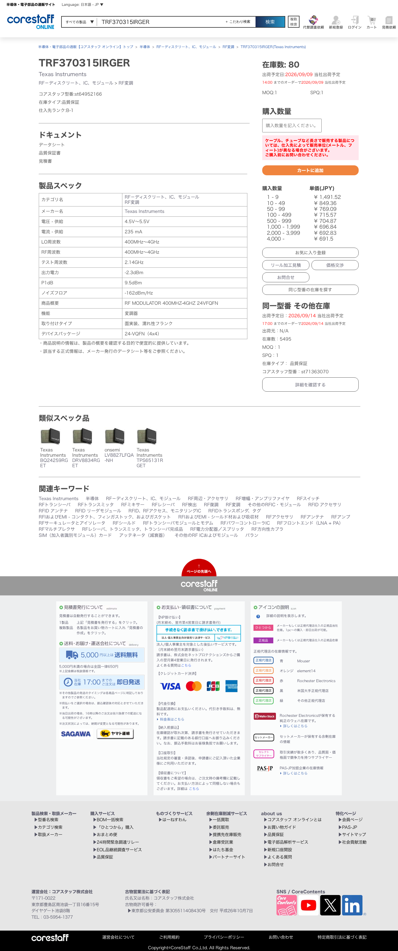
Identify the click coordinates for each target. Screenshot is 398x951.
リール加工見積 (286, 265)
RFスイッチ (308, 498)
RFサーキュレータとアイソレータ (72, 523)
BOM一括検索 (110, 819)
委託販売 (221, 827)
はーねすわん (174, 819)
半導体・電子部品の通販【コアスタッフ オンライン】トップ (85, 46)
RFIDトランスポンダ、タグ (234, 511)
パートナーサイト (229, 857)
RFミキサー (133, 504)
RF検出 (189, 504)
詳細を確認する (310, 385)
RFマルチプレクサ (57, 529)
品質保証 (105, 857)
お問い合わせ (281, 937)
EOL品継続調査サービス (119, 849)
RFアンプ (340, 517)
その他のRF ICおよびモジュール (206, 535)
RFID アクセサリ (324, 504)
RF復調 (211, 504)
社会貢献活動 (354, 842)
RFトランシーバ (55, 504)
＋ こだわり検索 (237, 22)
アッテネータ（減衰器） (143, 535)
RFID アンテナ (53, 511)
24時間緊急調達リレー (118, 842)
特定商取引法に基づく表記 (342, 937)
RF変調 (228, 46)
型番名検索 (48, 819)
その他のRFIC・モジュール (274, 504)
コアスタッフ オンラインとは (294, 819)
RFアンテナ (312, 517)
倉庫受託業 (223, 842)
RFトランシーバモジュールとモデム (178, 523)
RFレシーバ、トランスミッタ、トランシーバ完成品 (132, 529)
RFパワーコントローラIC (245, 523)
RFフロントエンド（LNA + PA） (310, 523)
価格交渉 (335, 265)
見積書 (45, 161)
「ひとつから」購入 (115, 827)
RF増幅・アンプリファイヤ (263, 498)
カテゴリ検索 (50, 827)
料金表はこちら (172, 719)
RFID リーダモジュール (98, 511)
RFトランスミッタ (96, 504)
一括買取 (221, 819)
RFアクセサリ (279, 517)
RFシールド (124, 523)
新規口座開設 (279, 849)
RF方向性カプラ (267, 529)
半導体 (145, 46)
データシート (52, 145)
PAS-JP (349, 827)
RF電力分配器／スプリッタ (217, 529)
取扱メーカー (50, 834)
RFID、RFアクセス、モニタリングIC (164, 511)
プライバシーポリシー (224, 937)
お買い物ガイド (281, 827)
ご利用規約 (169, 937)
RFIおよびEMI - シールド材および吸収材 (218, 517)
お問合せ (286, 277)
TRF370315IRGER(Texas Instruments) (273, 46)
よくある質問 (279, 857)
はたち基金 (223, 849)
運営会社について (118, 937)
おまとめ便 (107, 834)
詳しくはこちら (295, 726)
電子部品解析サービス (287, 842)
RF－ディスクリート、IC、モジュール (186, 46)
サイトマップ (354, 834)
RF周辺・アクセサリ (208, 498)
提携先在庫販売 (227, 834)
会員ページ (352, 819)
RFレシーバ (163, 504)
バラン (251, 535)
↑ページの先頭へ (199, 568)
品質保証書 (50, 153)
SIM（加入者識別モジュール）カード (75, 535)
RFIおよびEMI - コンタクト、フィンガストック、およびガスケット (105, 517)
